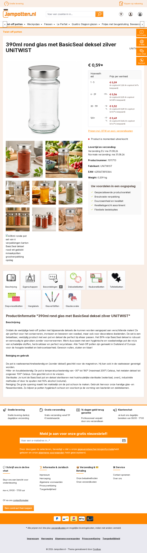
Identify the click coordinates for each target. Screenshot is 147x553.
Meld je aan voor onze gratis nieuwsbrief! (73, 434)
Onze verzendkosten (86, 482)
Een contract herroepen (18, 508)
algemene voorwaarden (51, 452)
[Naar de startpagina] (19, 13)
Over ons (117, 478)
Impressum (45, 475)
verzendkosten (58, 528)
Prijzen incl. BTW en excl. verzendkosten (110, 130)
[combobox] (70, 14)
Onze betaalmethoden (87, 478)
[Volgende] (142, 24)
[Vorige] (5, 24)
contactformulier (20, 500)
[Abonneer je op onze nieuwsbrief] (123, 440)
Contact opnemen (121, 475)
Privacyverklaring (48, 485)
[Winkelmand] (140, 14)
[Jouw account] (131, 14)
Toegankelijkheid (48, 489)
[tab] (11, 280)
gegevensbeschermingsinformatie (96, 449)
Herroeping (45, 478)
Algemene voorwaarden (51, 482)
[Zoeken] (99, 14)
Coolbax (97, 549)
